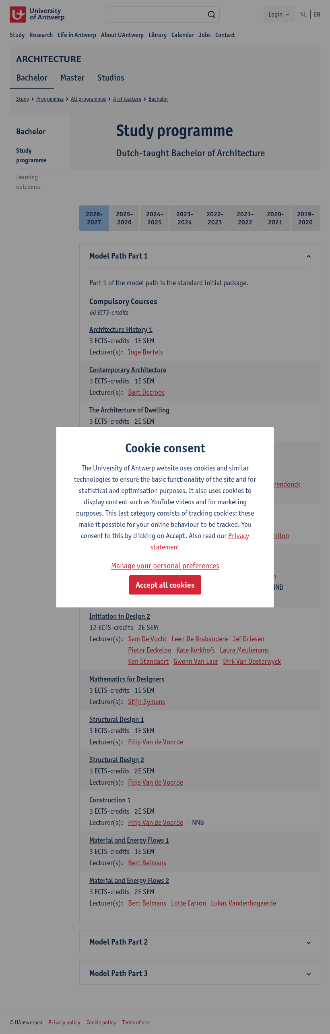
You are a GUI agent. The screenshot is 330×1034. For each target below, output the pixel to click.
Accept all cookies (165, 585)
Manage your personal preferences (165, 565)
